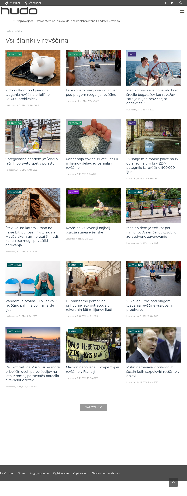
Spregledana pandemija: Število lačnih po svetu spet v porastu (31, 161)
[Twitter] (171, 2)
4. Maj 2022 (32, 170)
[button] (180, 3)
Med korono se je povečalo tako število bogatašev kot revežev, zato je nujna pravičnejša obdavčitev (152, 96)
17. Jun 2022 (93, 101)
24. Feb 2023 (33, 105)
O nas (21, 473)
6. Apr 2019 (32, 386)
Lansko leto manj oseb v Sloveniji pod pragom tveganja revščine (93, 92)
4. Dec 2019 (92, 316)
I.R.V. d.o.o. (6, 473)
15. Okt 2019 (153, 316)
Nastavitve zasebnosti (106, 473)
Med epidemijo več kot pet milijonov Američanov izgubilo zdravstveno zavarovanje (151, 232)
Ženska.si (35, 3)
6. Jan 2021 (32, 251)
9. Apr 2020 (32, 316)
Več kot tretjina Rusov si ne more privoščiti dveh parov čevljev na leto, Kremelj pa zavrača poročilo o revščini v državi (32, 373)
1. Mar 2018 (153, 382)
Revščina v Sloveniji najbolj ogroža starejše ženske (88, 230)
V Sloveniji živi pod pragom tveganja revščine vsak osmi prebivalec (149, 305)
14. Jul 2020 (153, 243)
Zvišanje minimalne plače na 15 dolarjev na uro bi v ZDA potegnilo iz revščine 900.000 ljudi (152, 165)
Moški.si (15, 3)
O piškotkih (80, 473)
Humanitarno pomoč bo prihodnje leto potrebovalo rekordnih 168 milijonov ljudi (89, 305)
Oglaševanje (61, 473)
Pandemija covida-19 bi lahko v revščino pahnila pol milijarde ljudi (30, 305)
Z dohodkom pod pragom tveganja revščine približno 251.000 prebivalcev (27, 94)
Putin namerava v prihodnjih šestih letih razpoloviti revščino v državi (153, 371)
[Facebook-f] (165, 2)
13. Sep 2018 (92, 378)
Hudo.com (10, 105)
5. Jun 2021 (92, 174)
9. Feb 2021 (153, 178)
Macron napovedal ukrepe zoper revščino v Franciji (92, 369)
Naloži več (93, 407)
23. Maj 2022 (148, 109)
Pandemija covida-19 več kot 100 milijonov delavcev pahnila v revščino (92, 163)
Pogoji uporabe (39, 473)
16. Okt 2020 (87, 238)
